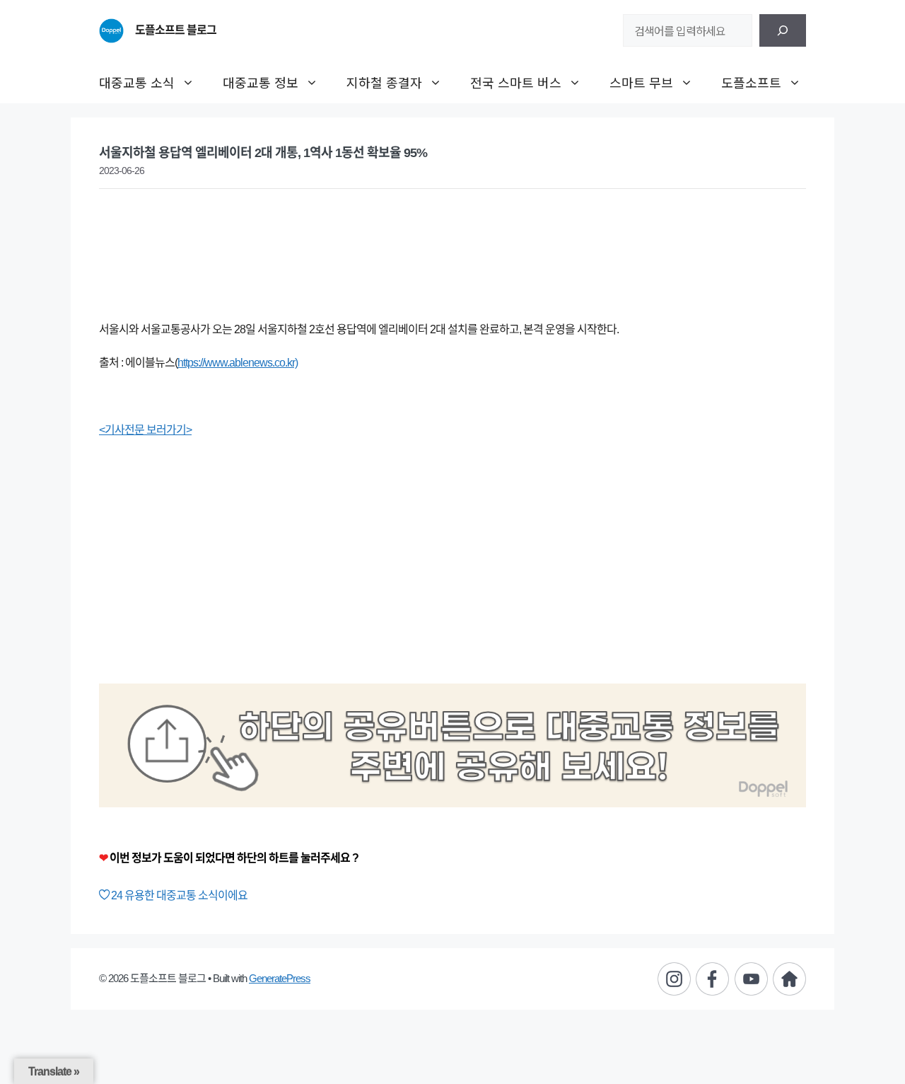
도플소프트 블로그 (175, 30)
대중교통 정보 (260, 82)
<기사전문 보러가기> (145, 430)
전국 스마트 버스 (515, 82)
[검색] (782, 30)
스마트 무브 (641, 82)
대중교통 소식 (137, 82)
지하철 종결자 (384, 82)
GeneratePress (279, 978)
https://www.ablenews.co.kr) (237, 363)
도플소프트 (751, 82)
